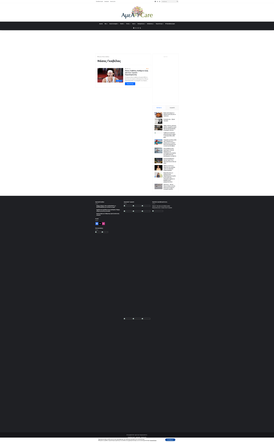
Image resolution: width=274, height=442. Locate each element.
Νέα (106, 23)
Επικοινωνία (112, 1)
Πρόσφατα (159, 107)
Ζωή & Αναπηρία (113, 23)
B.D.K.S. (145, 434)
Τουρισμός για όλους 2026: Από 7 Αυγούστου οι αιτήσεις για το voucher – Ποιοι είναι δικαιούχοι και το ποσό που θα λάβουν (169, 142)
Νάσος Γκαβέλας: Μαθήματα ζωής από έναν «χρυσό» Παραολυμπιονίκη (136, 73)
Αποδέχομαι (170, 439)
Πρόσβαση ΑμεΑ (99, 1)
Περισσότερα (159, 23)
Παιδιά (121, 23)
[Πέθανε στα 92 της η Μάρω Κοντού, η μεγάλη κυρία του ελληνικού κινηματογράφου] (158, 167)
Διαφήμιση (106, 1)
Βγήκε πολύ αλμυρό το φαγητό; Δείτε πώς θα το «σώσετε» (169, 114)
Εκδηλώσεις (150, 23)
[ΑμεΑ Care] (137, 12)
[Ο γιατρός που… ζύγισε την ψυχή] (158, 121)
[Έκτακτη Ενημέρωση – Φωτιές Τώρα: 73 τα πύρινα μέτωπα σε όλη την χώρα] (158, 160)
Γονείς (127, 23)
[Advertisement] (137, 42)
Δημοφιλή (172, 107)
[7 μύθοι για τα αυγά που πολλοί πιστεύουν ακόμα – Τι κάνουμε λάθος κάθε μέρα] (158, 134)
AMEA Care (128, 68)
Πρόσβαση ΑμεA (171, 23)
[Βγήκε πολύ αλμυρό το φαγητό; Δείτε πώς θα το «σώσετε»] (158, 115)
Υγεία (133, 23)
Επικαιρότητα (141, 23)
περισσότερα (153, 440)
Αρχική (101, 23)
